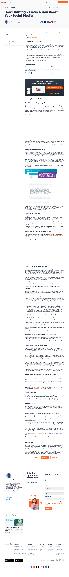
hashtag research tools (42, 296)
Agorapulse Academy (60, 549)
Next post (53, 457)
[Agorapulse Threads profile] (36, 566)
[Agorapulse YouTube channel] (41, 566)
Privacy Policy (19, 566)
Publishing (13, 7)
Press (41, 550)
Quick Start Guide (51, 546)
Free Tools (58, 546)
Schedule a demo (63, 2)
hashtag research (33, 37)
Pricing (22, 2)
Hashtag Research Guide (10, 41)
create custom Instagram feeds (38, 433)
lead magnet (49, 384)
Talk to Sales (50, 550)
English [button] (60, 567)
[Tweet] (45, 22)
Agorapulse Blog (59, 547)
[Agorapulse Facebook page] (31, 566)
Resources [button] (25, 2)
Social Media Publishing (32, 547)
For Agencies (30, 553)
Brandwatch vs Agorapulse (19, 550)
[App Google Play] (9, 560)
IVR (36, 439)
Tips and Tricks (8, 43)
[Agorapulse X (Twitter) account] (38, 566)
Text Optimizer (28, 165)
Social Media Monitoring (32, 549)
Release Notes (58, 550)
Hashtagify (29, 298)
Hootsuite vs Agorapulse (18, 547)
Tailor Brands (50, 108)
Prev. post (36, 457)
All (49, 7)
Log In (46, 2)
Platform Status (50, 549)
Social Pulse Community (60, 553)
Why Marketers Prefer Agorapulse (20, 553)
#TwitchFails (46, 365)
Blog (7, 7)
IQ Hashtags (30, 305)
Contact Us (42, 546)
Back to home (44, 457)
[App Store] (19, 560)
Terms (14, 566)
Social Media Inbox (31, 546)
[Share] (41, 22)
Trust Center (58, 554)
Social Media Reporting (32, 550)
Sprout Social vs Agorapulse (19, 546)
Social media (28, 32)
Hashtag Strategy (9, 39)
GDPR (24, 566)
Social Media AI (31, 554)
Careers (41, 549)
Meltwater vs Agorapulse (18, 549)
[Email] (55, 22)
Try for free (53, 2)
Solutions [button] (17, 2)
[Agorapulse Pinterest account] (43, 566)
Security (28, 566)
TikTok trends (40, 320)
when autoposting (38, 388)
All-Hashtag (30, 314)
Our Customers (42, 547)
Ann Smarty (10, 480)
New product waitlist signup (33, 556)
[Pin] (51, 22)
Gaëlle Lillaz (8, 532)
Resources (58, 556)
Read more (15, 495)
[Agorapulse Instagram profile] (34, 566)
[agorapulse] (4, 2)
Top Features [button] (12, 2)
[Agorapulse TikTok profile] (48, 566)
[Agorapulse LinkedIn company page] (46, 566)
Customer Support (51, 547)
